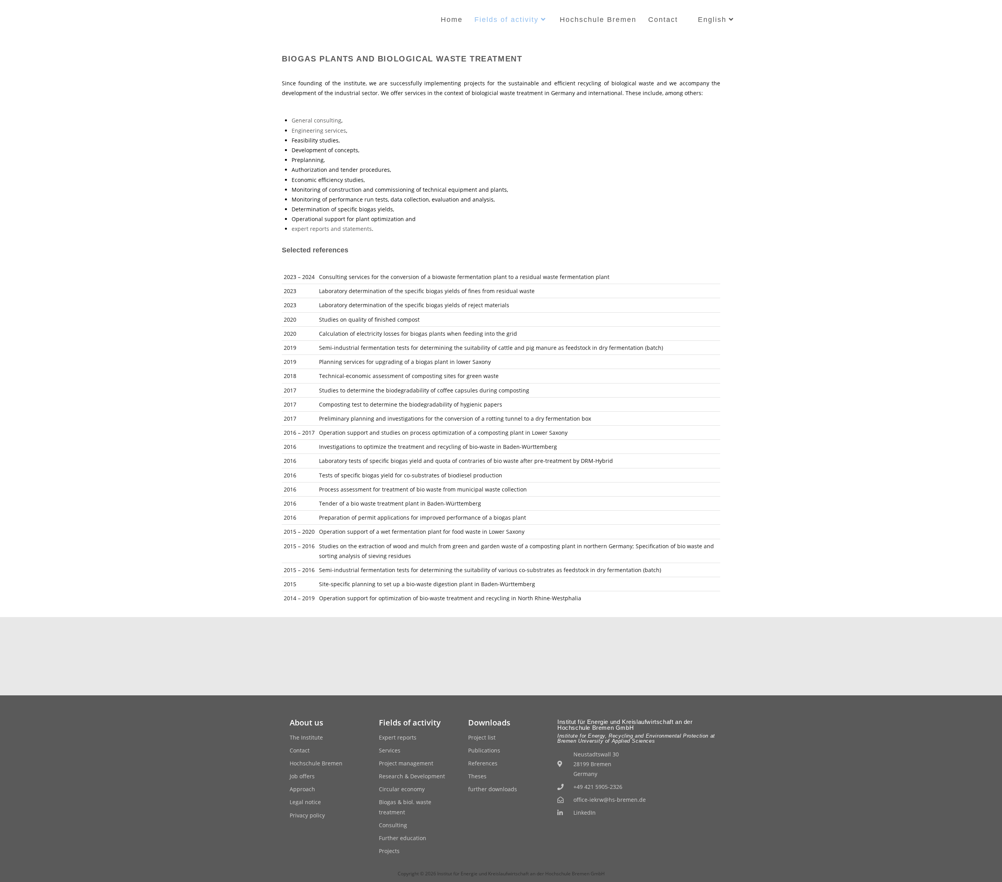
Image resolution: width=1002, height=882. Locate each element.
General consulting (316, 120)
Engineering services (319, 130)
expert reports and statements (332, 228)
